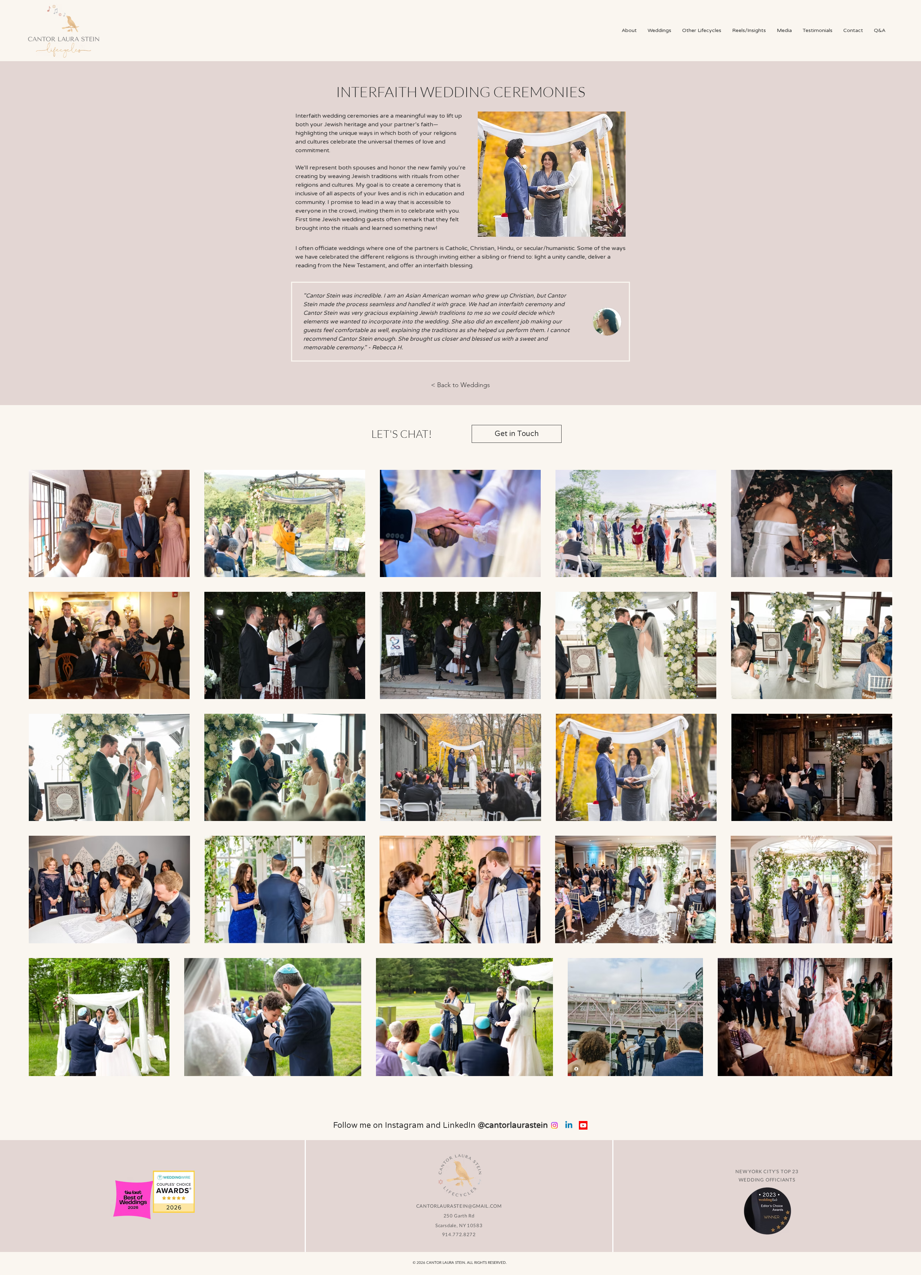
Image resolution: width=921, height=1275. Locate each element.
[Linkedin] (568, 1125)
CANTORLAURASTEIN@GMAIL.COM (459, 1206)
